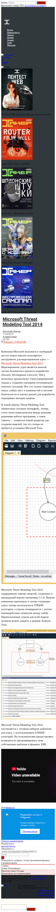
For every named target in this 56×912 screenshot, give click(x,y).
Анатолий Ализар (12, 331)
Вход (52, 4)
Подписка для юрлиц (46, 892)
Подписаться (30, 831)
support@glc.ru (39, 876)
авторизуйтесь (8, 846)
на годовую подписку (35, 5)
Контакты (51, 897)
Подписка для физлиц (46, 890)
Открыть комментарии (12, 841)
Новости (10, 807)
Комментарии (10, 336)
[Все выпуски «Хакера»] (1, 50)
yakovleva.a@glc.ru (37, 878)
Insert (31, 909)
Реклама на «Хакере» (46, 895)
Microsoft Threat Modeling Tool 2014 (22, 363)
